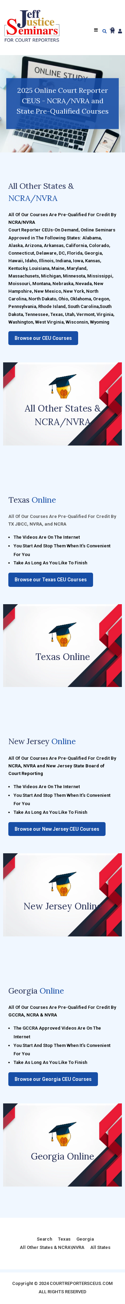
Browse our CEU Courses (43, 338)
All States (100, 1247)
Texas (64, 1239)
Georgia (85, 1239)
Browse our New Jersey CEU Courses (57, 829)
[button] (7, 103)
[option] (62, 104)
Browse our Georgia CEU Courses (53, 1079)
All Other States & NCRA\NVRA (52, 1247)
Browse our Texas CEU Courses (51, 579)
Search (44, 1239)
